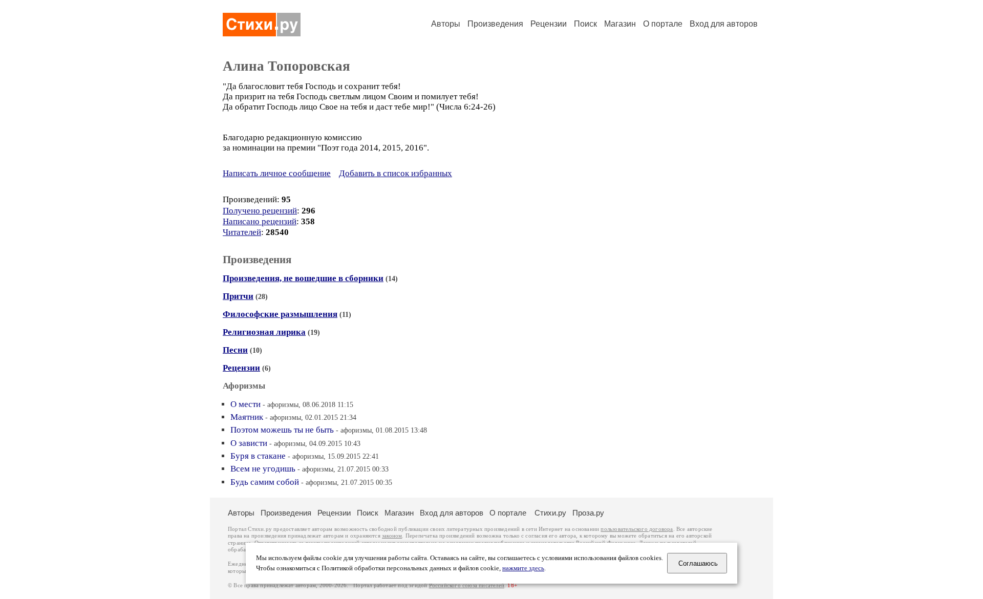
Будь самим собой (264, 482)
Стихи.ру (550, 512)
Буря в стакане (258, 456)
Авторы (445, 23)
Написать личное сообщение (277, 173)
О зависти (248, 443)
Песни (235, 350)
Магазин (620, 23)
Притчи (238, 296)
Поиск (585, 23)
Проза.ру (588, 512)
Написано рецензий (259, 221)
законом (392, 536)
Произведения (495, 23)
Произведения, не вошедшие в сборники (303, 278)
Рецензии (548, 23)
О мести (245, 404)
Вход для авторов (724, 23)
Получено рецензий (260, 211)
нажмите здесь (523, 568)
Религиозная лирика (264, 332)
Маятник (246, 417)
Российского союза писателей (466, 585)
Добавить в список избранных (395, 173)
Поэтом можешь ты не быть (282, 430)
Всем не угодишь (262, 469)
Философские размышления (280, 314)
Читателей (242, 232)
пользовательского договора (637, 529)
